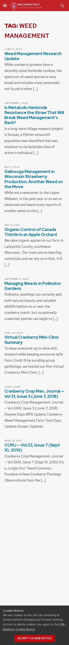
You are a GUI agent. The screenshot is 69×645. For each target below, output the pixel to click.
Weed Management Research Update (33, 56)
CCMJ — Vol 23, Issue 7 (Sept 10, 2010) (32, 447)
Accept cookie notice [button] (34, 638)
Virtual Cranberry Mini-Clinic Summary (31, 340)
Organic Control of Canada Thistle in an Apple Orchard (30, 232)
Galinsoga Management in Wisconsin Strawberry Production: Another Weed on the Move (33, 179)
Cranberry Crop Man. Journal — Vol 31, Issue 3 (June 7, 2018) (34, 393)
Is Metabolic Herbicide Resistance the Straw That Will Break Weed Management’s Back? (34, 115)
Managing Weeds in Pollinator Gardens (32, 286)
